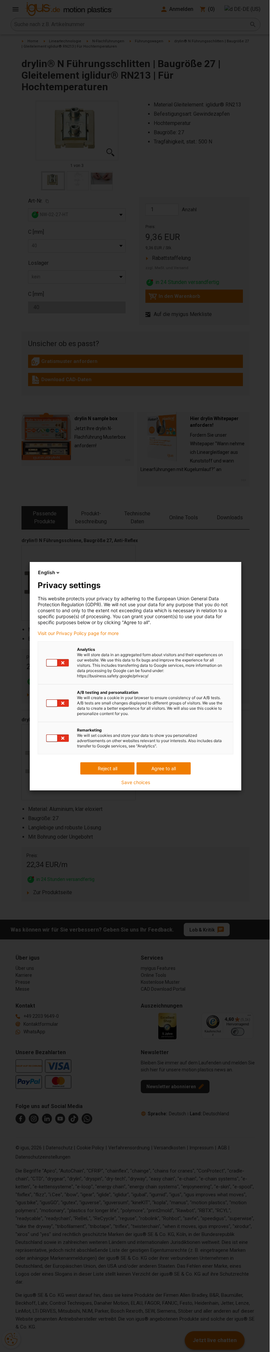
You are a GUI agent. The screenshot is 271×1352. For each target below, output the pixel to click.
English (46, 572)
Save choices (135, 782)
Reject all (107, 768)
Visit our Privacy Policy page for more (78, 633)
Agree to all (163, 768)
